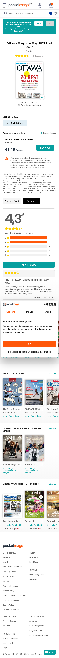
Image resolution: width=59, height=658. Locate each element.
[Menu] (4, 5)
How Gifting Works (37, 575)
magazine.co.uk (36, 630)
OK (29, 344)
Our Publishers (9, 581)
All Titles (6, 557)
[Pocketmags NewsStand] (17, 5)
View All (52, 374)
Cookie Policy (8, 605)
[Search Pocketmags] (5, 13)
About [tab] (48, 312)
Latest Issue (10, 38)
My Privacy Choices (11, 610)
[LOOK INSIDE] (29, 98)
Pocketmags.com (37, 626)
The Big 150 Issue (11, 409)
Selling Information (10, 638)
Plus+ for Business (10, 586)
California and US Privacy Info (14, 595)
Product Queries (9, 621)
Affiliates (6, 626)
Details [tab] (29, 312)
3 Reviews (38, 56)
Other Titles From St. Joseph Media (22, 428)
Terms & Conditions (11, 600)
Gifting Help (34, 579)
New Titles (7, 562)
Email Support (35, 562)
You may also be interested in (21, 484)
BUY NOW (45, 148)
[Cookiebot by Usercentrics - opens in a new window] (44, 304)
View (5, 416)
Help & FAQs (35, 557)
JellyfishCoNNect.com (39, 635)
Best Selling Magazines (12, 567)
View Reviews (28, 265)
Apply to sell (8, 643)
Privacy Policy (8, 591)
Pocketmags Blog (10, 576)
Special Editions (13, 373)
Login (5, 648)
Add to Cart (14, 416)
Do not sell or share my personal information (29, 352)
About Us (33, 621)
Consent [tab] (10, 312)
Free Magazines (9, 572)
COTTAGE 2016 (32, 409)
